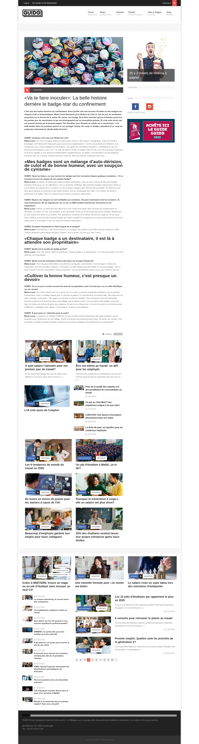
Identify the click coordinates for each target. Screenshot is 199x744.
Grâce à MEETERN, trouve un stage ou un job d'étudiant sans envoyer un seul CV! (46, 586)
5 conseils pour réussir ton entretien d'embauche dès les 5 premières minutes (51, 655)
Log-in (26, 3)
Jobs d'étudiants (84, 458)
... (116, 660)
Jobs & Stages (155, 13)
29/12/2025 (101, 458)
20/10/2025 (41, 576)
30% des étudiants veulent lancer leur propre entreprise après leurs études (97, 537)
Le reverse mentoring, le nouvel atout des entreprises (51, 600)
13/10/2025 (95, 576)
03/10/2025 (148, 576)
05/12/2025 (96, 492)
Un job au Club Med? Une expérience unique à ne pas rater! (102, 403)
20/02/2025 (96, 650)
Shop (169, 13)
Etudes (135, 13)
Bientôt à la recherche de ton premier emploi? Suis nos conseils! (51, 702)
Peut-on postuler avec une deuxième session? (51, 681)
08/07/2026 (45, 359)
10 (112, 660)
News (105, 13)
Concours (167, 3)
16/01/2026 (45, 458)
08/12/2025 (45, 492)
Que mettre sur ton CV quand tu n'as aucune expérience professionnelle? (51, 622)
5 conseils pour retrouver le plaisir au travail (143, 618)
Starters (118, 334)
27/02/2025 (101, 608)
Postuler (31, 359)
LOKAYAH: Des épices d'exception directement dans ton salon (103, 416)
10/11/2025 (45, 527)
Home (92, 13)
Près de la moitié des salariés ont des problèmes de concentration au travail (103, 390)
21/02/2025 (96, 630)
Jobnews (82, 359)
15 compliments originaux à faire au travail (50, 611)
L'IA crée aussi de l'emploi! (41, 410)
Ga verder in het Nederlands (44, 3)
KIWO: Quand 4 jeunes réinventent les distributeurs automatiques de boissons (51, 669)
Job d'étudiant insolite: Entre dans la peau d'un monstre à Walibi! (51, 692)
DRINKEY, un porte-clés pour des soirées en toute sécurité (49, 633)
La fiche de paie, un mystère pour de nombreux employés (104, 429)
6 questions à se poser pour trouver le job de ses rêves (51, 643)
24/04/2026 (96, 359)
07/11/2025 (96, 527)
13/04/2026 (44, 404)
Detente (120, 13)
